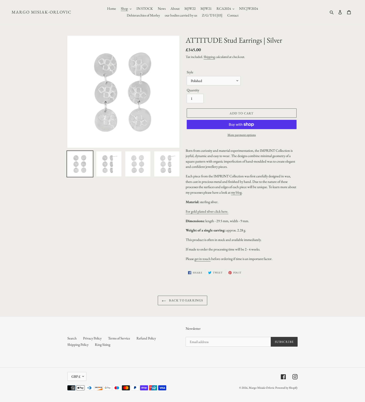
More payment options (241, 135)
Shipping (209, 57)
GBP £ (75, 376)
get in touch (203, 258)
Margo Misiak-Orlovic (41, 12)
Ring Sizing (102, 344)
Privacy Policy (92, 338)
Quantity (193, 90)
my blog (236, 192)
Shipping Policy (78, 344)
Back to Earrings (185, 300)
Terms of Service (119, 338)
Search (72, 338)
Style (190, 72)
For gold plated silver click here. (207, 211)
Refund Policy (146, 338)
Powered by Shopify (286, 388)
